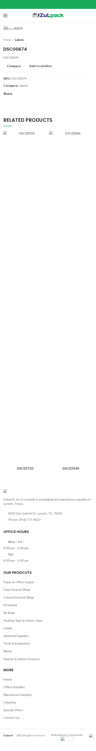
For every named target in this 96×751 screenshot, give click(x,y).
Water (7, 651)
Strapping (10, 605)
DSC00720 (25, 469)
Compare (14, 66)
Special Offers (13, 710)
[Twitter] (42, 4)
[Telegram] (59, 4)
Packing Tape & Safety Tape (22, 620)
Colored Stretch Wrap (18, 597)
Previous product (81, 40)
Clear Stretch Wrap (16, 589)
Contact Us (11, 717)
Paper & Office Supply (18, 582)
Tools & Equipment (16, 643)
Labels (19, 40)
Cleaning (9, 702)
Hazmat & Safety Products (21, 659)
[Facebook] (37, 4)
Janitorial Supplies (15, 636)
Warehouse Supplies (17, 695)
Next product (90, 40)
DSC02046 (71, 469)
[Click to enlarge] (11, 24)
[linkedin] (53, 4)
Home (7, 40)
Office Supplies (14, 687)
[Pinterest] (48, 4)
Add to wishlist (40, 66)
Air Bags (9, 613)
